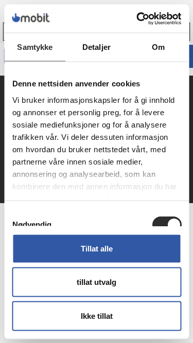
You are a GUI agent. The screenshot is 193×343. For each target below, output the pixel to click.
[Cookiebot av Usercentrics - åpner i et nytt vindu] (137, 18)
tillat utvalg (96, 282)
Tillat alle (97, 248)
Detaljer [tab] (96, 47)
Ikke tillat (97, 315)
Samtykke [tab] (34, 47)
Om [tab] (158, 47)
